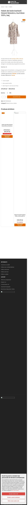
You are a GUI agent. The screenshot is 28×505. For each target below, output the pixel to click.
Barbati (8, 103)
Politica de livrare (5, 269)
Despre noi (3, 282)
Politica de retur (4, 271)
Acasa (2, 7)
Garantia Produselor (5, 286)
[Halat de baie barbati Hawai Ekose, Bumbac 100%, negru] (7, 163)
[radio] (7, 93)
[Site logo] (13, 2)
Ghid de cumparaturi (6, 279)
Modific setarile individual (13, 497)
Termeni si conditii (5, 265)
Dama (11, 103)
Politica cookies (4, 274)
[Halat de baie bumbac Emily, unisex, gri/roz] (20, 163)
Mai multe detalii (15, 490)
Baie (6, 7)
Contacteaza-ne (5, 284)
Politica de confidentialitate (7, 267)
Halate (10, 7)
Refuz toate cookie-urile (13, 500)
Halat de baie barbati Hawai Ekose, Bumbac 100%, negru (7, 216)
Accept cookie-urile (13, 493)
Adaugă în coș (16, 97)
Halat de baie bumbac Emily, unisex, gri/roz (19, 215)
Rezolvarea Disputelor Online (8, 289)
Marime (3, 93)
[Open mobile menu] (1, 2)
